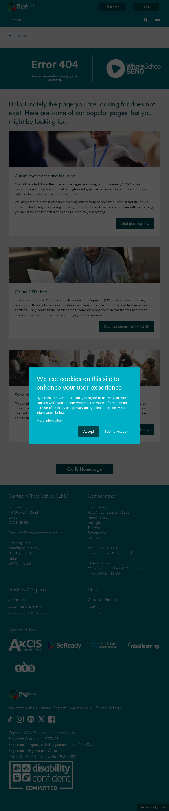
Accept (88, 431)
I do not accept (116, 431)
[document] (84, 400)
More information (50, 420)
